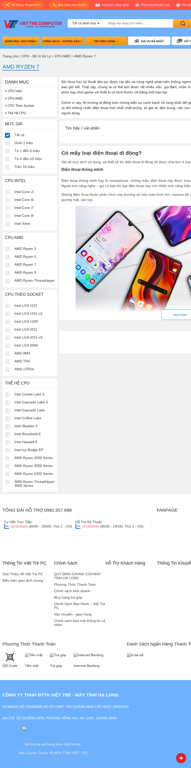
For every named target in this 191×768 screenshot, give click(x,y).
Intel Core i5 (24, 200)
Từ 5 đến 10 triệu (28, 159)
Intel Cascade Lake (29, 410)
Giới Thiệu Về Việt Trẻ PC (22, 574)
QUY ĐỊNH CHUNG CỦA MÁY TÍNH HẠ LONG (77, 576)
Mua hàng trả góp (68, 597)
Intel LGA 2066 (26, 345)
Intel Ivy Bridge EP (28, 450)
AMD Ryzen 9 (25, 272)
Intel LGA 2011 (26, 329)
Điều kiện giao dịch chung (22, 580)
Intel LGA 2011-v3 (28, 337)
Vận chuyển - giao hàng (73, 614)
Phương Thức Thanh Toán (75, 584)
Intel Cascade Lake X (31, 402)
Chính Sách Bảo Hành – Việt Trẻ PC (79, 606)
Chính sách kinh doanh (72, 591)
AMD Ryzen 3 (25, 249)
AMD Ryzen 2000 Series (33, 458)
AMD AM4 (22, 353)
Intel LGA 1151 (26, 305)
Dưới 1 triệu (23, 143)
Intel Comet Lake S (29, 394)
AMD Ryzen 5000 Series (33, 474)
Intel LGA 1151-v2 (28, 313)
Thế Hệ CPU (16, 113)
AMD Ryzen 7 (25, 265)
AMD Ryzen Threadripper (34, 280)
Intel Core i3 (24, 192)
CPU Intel (14, 91)
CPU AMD (14, 98)
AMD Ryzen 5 (25, 257)
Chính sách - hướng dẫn (61, 41)
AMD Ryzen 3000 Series (33, 466)
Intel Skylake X (26, 426)
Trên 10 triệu (24, 167)
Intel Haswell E (26, 442)
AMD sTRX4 (24, 369)
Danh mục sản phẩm (20, 41)
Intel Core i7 (24, 208)
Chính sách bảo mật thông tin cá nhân (79, 623)
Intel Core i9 (24, 216)
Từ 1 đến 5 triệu (27, 151)
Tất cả (19, 135)
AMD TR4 (22, 361)
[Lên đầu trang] (181, 758)
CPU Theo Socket (20, 106)
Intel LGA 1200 (26, 321)
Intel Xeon (22, 224)
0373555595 (19, 526)
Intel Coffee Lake (27, 418)
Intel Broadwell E (27, 434)
